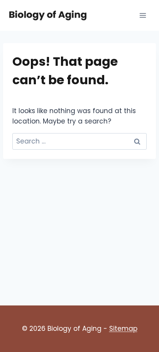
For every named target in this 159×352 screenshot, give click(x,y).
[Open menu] (142, 15)
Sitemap (123, 328)
